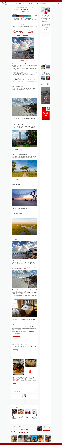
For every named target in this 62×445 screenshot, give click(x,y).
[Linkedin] (56, 0)
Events (30, 3)
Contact (37, 3)
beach (31, 292)
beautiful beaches (24, 268)
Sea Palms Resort (16, 334)
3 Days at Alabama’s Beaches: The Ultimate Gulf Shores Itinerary (48, 73)
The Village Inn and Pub (16, 336)
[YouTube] (59, 0)
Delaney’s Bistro (15, 380)
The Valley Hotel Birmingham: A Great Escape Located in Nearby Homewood (32, 402)
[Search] (48, 34)
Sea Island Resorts (16, 324)
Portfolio (24, 3)
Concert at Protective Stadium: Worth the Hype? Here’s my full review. (43, 73)
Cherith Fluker (22, 12)
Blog (27, 3)
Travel (24, 8)
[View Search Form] (59, 2)
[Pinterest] (58, 0)
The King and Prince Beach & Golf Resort (19, 323)
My (45, 29)
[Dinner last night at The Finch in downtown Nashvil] (41, 438)
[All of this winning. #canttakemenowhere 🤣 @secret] (21, 438)
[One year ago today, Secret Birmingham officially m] (48, 438)
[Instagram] (55, 0)
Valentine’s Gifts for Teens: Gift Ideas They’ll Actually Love (17, 402)
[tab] (13, 416)
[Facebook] (54, 0)
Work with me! (42, 3)
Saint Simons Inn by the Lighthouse (18, 337)
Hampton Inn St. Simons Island (17, 333)
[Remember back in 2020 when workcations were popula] (34, 438)
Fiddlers (14, 383)
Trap (15, 377)
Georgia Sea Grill (15, 349)
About (20, 3)
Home (17, 3)
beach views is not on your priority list (19, 331)
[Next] (36, 415)
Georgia (29, 346)
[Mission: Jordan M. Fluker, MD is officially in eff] (14, 438)
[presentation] (14, 411)
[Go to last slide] (12, 415)
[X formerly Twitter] (57, 0)
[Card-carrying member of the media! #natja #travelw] (27, 438)
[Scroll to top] (60, 443)
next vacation (20, 391)
